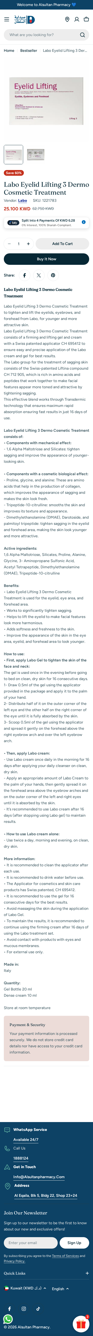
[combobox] (46, 35)
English (58, 1289)
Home (9, 50)
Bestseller (28, 50)
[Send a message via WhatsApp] (8, 1319)
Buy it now (46, 259)
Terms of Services (65, 1256)
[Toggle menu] (7, 19)
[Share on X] (39, 275)
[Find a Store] (67, 19)
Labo (22, 200)
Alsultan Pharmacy (34, 1327)
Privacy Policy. (14, 1261)
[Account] (77, 19)
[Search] (82, 35)
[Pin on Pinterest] (53, 275)
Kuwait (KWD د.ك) (25, 1288)
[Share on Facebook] (24, 275)
